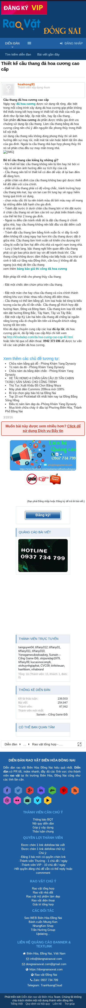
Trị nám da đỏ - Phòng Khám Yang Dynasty (37, 367)
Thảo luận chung (43, 831)
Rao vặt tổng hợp (43, 888)
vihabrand (37, 669)
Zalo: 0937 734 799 (46, 980)
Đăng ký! (43, 515)
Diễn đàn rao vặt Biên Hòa (37, 996)
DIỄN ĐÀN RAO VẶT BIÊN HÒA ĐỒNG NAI (42, 760)
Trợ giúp (70, 1003)
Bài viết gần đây (48, 54)
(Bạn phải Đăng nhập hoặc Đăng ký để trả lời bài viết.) (56, 501)
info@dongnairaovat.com (46, 958)
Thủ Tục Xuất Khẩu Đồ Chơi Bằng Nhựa (35, 385)
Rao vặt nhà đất (43, 892)
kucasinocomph (41, 662)
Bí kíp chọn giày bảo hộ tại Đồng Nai (32, 393)
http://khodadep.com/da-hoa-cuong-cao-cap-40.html (40, 337)
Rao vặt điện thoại (43, 900)
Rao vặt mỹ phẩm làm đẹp (43, 896)
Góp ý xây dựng (43, 827)
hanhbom (24, 669)
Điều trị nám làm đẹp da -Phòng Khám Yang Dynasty (43, 404)
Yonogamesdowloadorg (33, 654)
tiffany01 (54, 647)
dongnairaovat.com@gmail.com (46, 964)
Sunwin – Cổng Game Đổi (52, 714)
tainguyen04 (26, 647)
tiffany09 (23, 662)
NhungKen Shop (43, 926)
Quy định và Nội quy (38, 1003)
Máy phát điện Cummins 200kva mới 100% (36, 389)
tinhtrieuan (57, 665)
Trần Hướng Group (43, 929)
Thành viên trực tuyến (38, 639)
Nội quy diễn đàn (43, 823)
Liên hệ (57, 1003)
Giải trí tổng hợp (43, 904)
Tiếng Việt (17, 1003)
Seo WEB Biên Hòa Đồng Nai (43, 918)
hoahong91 (26, 84)
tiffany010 (38, 651)
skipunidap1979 (50, 658)
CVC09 (45, 665)
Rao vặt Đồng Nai (46, 974)
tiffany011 (24, 651)
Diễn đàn (12, 43)
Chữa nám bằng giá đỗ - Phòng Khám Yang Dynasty (42, 363)
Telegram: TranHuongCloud (44, 985)
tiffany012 (41, 647)
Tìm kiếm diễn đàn (18, 54)
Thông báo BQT (43, 819)
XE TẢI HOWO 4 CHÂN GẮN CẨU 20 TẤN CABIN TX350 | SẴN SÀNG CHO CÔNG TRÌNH (39, 380)
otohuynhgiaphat (28, 665)
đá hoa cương (26, 103)
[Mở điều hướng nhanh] (79, 744)
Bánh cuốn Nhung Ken (43, 922)
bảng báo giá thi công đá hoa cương (41, 268)
